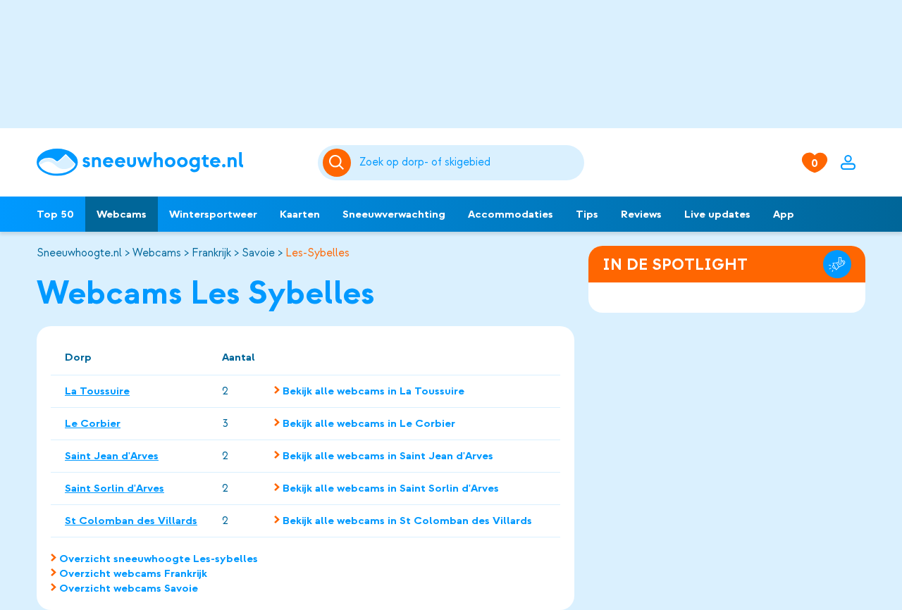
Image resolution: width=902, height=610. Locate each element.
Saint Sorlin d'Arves (114, 488)
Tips (587, 214)
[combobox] (469, 163)
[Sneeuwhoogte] (170, 162)
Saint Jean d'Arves (112, 456)
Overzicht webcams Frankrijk (133, 573)
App (783, 214)
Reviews (641, 214)
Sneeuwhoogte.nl (79, 253)
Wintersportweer (213, 214)
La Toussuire (97, 391)
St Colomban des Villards (131, 520)
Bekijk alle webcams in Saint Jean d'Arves (388, 456)
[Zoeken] (469, 163)
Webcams (122, 214)
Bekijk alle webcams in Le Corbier (369, 423)
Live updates (717, 214)
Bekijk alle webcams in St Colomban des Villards (407, 520)
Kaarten (300, 214)
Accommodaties (510, 214)
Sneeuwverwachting (393, 214)
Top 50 (55, 214)
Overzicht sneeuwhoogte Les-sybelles (158, 559)
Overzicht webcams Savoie (128, 588)
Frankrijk (211, 253)
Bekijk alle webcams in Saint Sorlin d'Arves (391, 488)
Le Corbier (93, 423)
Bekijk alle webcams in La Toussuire (373, 391)
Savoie (258, 253)
